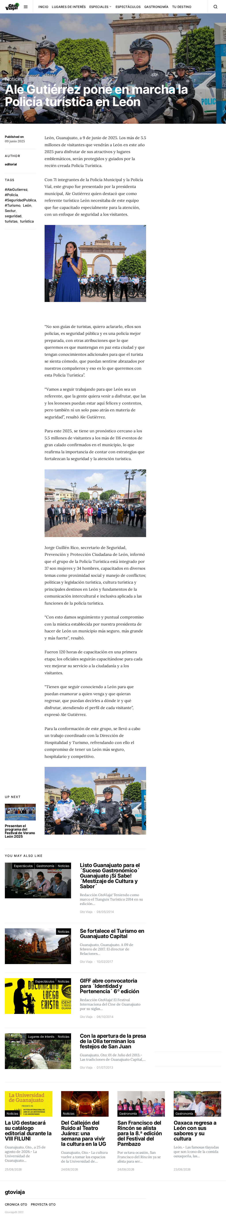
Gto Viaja (86, 912)
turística (27, 221)
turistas (11, 221)
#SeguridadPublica (20, 200)
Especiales (99, 7)
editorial (11, 164)
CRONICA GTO (16, 1204)
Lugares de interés (69, 7)
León (27, 205)
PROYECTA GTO (43, 1204)
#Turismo (12, 205)
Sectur (10, 210)
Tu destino (182, 7)
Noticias (15, 79)
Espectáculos (128, 7)
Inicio (43, 7)
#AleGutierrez (16, 189)
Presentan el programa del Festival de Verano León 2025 (20, 831)
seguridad (13, 216)
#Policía (11, 195)
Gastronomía (156, 7)
